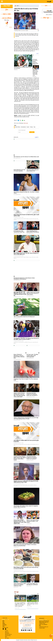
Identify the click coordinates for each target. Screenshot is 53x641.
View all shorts (49, 14)
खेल (17, 5)
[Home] (15, 5)
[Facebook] (37, 16)
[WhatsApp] (37, 21)
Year (34, 126)
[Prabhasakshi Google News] (38, 30)
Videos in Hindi (25, 623)
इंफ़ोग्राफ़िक (4, 624)
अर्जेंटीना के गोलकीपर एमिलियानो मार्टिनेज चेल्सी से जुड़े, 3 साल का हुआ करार (32, 604)
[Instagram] (28, 630)
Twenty (31, 126)
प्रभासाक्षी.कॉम (21, 619)
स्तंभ (46, 5)
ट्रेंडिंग (6, 10)
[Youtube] (29, 630)
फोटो (3, 622)
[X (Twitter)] (37, 18)
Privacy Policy (8, 635)
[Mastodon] (31, 630)
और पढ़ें (10, 27)
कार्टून (4, 626)
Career (28, 126)
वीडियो (4, 623)
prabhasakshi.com (27, 626)
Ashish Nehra (17, 126)
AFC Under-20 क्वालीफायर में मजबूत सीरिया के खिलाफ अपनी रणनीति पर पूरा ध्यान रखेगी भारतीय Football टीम (20, 604)
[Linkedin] (26, 630)
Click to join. (25, 123)
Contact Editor (42, 628)
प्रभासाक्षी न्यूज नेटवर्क (17, 30)
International (23, 126)
